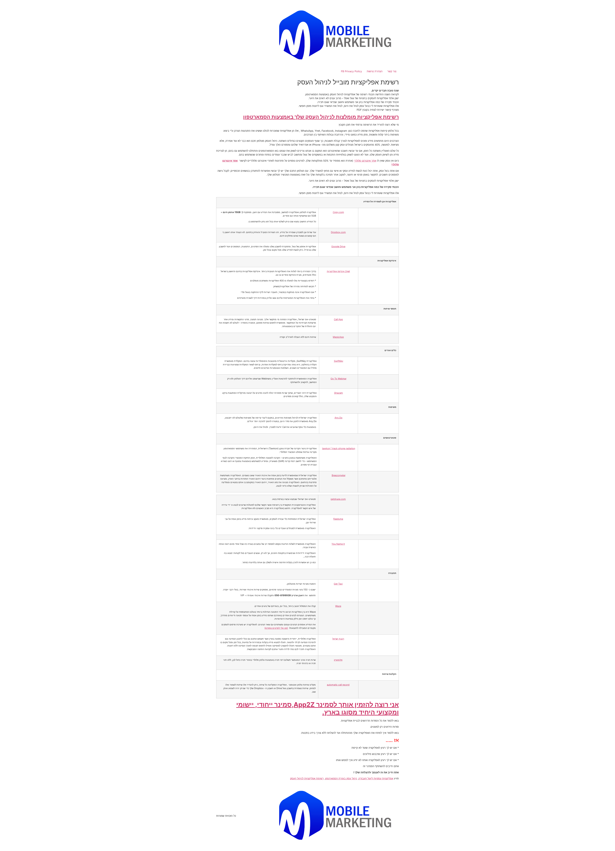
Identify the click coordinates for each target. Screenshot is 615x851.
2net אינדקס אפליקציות (338, 271)
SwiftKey (338, 361)
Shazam (338, 392)
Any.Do (338, 417)
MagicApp (338, 337)
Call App (338, 319)
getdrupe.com (338, 499)
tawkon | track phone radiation (338, 448)
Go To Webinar (338, 378)
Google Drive (338, 246)
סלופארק (338, 659)
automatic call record (338, 684)
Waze (338, 606)
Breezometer (338, 475)
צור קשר (391, 71)
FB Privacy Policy (351, 71)
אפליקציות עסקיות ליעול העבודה (375, 778)
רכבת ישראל (338, 638)
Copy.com (338, 212)
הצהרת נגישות (374, 71)
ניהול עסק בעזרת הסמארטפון (341, 778)
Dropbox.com (338, 232)
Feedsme (338, 519)
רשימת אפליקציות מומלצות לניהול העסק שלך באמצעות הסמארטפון (321, 117)
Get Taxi (338, 583)
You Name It (338, 544)
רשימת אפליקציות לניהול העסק (307, 778)
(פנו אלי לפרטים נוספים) (276, 628)
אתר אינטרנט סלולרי (365, 160)
